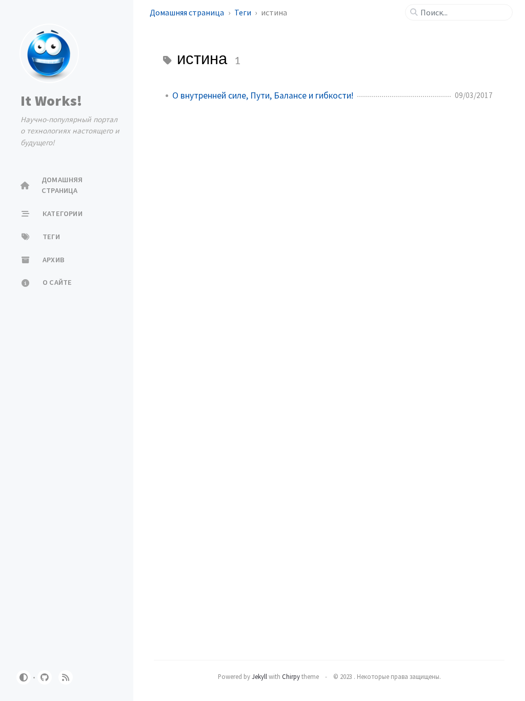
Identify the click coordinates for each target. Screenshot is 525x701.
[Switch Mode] (23, 677)
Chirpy (291, 676)
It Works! (51, 100)
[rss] (65, 677)
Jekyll (259, 676)
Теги (243, 12)
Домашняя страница (188, 12)
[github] (44, 677)
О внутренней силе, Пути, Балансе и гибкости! (262, 95)
